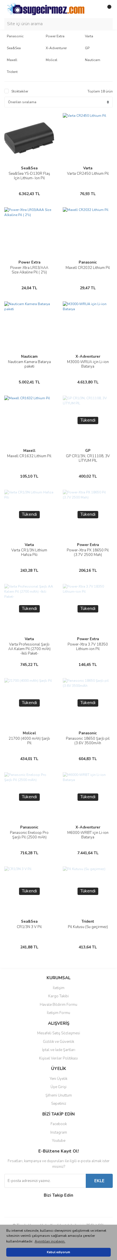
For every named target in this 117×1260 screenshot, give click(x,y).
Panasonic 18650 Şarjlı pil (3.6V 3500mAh (88, 741)
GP (88, 450)
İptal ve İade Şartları (58, 1049)
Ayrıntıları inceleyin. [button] (50, 1241)
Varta (87, 168)
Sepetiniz (58, 1103)
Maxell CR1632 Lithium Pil (29, 456)
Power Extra (29, 262)
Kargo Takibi (58, 996)
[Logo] (45, 9)
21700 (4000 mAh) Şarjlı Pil (29, 741)
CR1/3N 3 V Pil (29, 926)
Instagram (58, 1132)
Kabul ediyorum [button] (58, 1252)
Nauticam (29, 356)
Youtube (58, 1140)
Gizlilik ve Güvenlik (58, 1041)
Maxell (29, 450)
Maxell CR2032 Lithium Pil (88, 267)
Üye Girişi (58, 1086)
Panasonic (88, 262)
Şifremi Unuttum (58, 1095)
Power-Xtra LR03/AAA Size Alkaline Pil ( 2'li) (29, 270)
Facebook (59, 1124)
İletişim (58, 988)
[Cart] (107, 9)
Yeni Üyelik (58, 1078)
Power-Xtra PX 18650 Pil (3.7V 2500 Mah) (88, 552)
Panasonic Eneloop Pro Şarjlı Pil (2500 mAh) (29, 835)
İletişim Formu (58, 1012)
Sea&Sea (29, 168)
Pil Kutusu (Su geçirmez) (88, 926)
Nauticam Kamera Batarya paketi (29, 364)
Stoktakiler (19, 91)
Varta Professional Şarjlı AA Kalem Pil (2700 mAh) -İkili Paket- (29, 649)
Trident (88, 921)
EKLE (99, 1181)
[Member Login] (95, 9)
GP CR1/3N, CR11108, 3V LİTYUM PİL (88, 458)
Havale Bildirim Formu (58, 1004)
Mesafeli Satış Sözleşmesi (58, 1033)
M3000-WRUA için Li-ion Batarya (88, 364)
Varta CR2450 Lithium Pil (88, 173)
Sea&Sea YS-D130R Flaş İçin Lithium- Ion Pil (29, 176)
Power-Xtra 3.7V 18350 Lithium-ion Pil (88, 646)
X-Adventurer (88, 356)
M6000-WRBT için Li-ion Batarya (87, 835)
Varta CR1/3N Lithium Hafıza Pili (29, 552)
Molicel (29, 733)
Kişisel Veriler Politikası (58, 1058)
